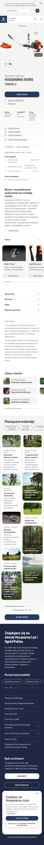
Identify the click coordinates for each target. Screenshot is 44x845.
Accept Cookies (22, 818)
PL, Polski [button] (11, 20)
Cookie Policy (10, 813)
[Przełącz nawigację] (41, 19)
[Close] (37, 793)
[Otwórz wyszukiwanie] (35, 19)
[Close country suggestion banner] (41, 3)
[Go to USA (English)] (37, 11)
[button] (35, 33)
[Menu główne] (3, 19)
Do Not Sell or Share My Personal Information (22, 824)
